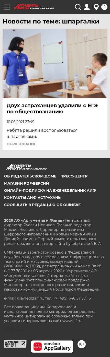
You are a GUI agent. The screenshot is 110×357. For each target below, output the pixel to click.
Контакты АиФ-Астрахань (32, 197)
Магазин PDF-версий (26, 183)
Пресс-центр (73, 176)
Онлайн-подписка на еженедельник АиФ (50, 190)
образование (21, 144)
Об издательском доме (30, 176)
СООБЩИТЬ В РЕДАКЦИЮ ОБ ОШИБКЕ (42, 205)
